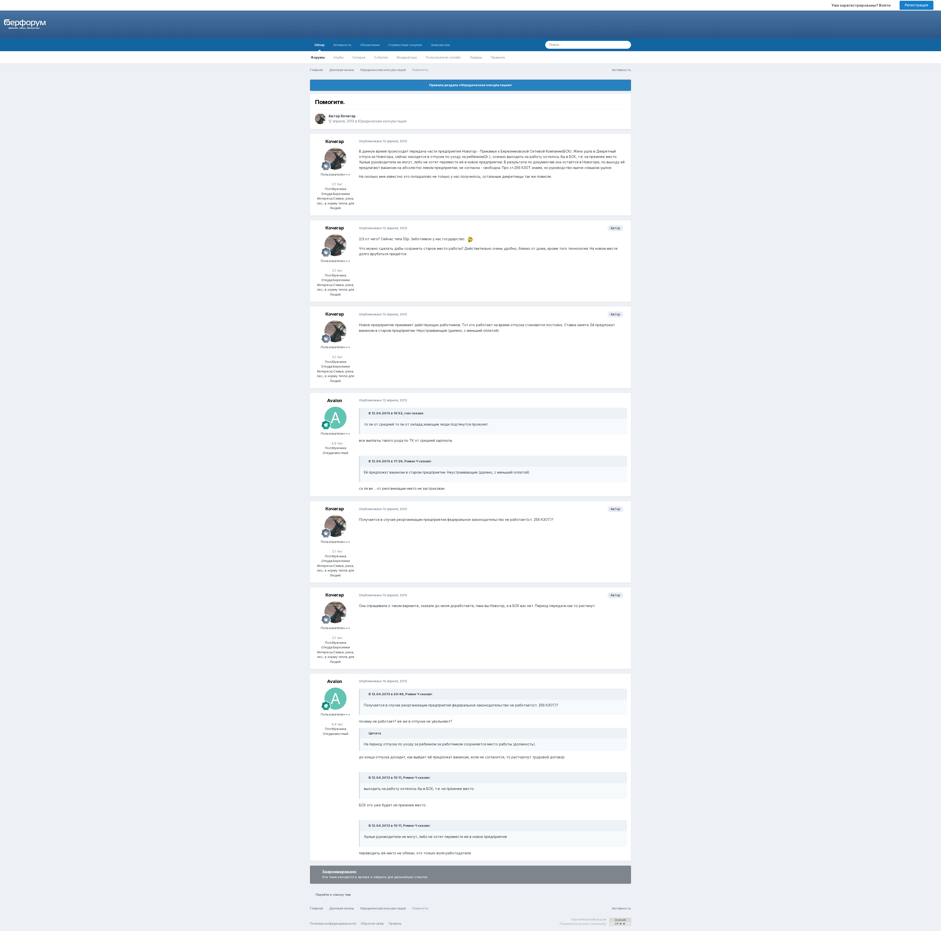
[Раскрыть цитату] (366, 413)
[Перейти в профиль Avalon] (335, 418)
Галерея (358, 57)
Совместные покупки (405, 45)
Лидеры (476, 57)
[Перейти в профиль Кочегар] (320, 118)
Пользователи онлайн (443, 57)
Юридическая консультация (382, 121)
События (381, 57)
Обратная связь (372, 923)
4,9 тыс (337, 443)
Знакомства (440, 45)
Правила (498, 57)
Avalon (334, 400)
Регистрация (916, 5)
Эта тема (607, 45)
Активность (342, 45)
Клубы (339, 57)
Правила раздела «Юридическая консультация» (470, 85)
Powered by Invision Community (583, 924)
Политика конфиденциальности (333, 923)
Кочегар (348, 116)
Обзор (319, 45)
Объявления (370, 45)
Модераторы (407, 57)
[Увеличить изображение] (469, 239)
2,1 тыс (337, 184)
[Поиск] (626, 45)
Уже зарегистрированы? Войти (861, 5)
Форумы (318, 57)
